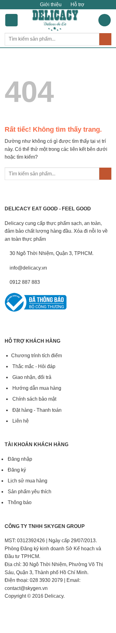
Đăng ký (16, 470)
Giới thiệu (50, 4)
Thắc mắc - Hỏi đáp (33, 366)
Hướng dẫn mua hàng (36, 388)
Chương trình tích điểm (36, 355)
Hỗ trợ (76, 4)
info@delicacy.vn (27, 267)
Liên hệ (20, 421)
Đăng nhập (19, 459)
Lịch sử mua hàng (26, 480)
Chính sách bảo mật (33, 399)
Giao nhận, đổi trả (31, 377)
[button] (11, 20)
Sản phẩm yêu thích (28, 491)
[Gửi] (105, 39)
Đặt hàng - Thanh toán (36, 410)
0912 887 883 (24, 282)
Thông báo (19, 502)
